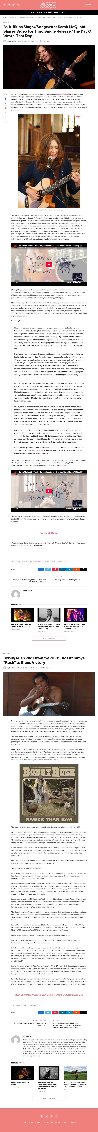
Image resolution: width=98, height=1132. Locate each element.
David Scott (12, 41)
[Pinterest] (5, 117)
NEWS (32, 12)
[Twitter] (5, 103)
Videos (66, 1122)
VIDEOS (64, 12)
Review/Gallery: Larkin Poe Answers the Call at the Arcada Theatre (74, 626)
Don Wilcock (13, 668)
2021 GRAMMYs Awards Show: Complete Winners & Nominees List (49, 995)
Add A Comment (49, 638)
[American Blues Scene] (49, 5)
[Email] (5, 121)
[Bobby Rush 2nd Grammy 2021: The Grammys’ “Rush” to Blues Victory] (49, 694)
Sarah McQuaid (63, 94)
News (31, 1122)
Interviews (48, 1122)
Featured (6, 653)
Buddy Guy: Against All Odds (20, 1084)
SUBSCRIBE (89, 5)
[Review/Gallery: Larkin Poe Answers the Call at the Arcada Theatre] (75, 615)
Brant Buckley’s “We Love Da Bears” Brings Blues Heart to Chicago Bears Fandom (75, 1085)
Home (24, 1122)
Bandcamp (36, 450)
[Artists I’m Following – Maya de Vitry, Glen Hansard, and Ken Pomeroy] (49, 615)
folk (13, 561)
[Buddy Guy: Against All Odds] (22, 1073)
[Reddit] (5, 108)
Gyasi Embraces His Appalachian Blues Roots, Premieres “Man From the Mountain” (48, 1086)
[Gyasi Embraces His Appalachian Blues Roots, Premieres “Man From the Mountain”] (49, 1073)
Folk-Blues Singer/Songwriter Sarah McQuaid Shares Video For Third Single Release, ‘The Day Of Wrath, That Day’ (66, 1025)
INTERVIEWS (48, 12)
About (73, 1122)
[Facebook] (5, 99)
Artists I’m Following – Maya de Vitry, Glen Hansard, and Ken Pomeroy (49, 626)
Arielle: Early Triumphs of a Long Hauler (66, 580)
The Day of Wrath (56, 561)
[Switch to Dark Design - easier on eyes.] (91, 12)
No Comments (34, 41)
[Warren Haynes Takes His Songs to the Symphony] (22, 615)
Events (58, 1122)
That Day (46, 561)
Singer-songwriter (34, 561)
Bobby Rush (16, 1005)
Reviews (6, 22)
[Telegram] (5, 112)
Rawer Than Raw (35, 1005)
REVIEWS (39, 12)
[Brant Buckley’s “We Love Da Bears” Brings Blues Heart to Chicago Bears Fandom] (75, 1073)
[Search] (94, 12)
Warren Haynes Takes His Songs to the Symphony (21, 625)
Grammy (24, 1005)
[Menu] (4, 12)
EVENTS (57, 12)
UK (65, 561)
